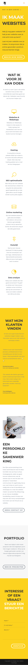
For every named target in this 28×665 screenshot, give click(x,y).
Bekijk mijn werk (13, 57)
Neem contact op (14, 510)
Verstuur (18, 646)
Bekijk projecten (14, 567)
